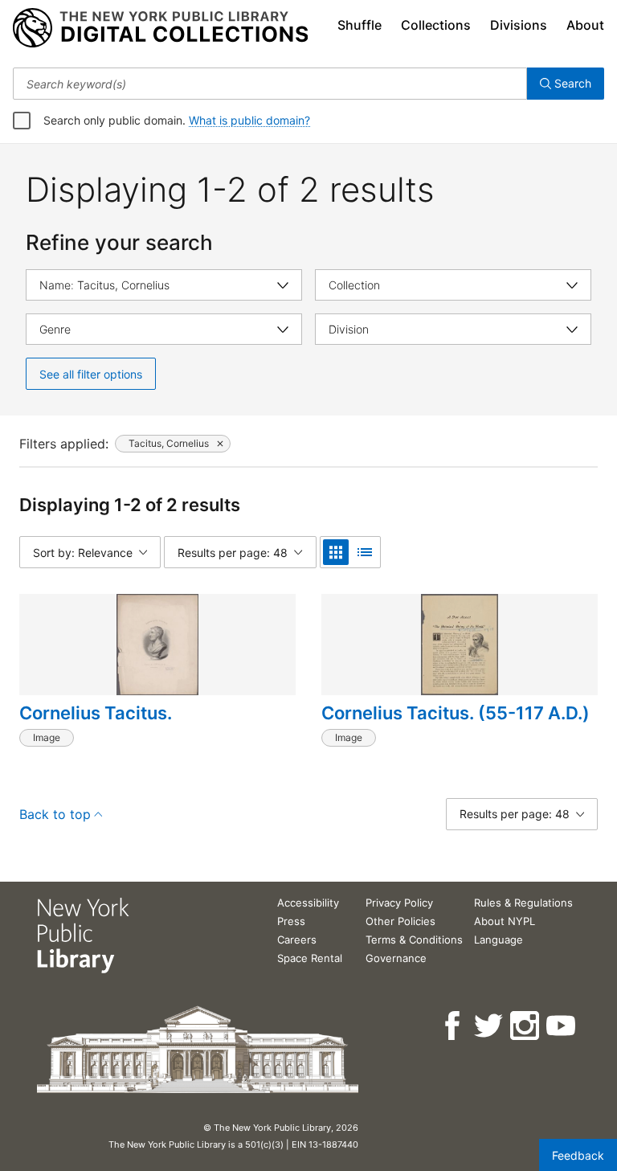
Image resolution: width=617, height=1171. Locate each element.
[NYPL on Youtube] (562, 1026)
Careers (297, 939)
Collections (436, 25)
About (585, 25)
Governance (396, 958)
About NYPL (504, 921)
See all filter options (90, 374)
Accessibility (308, 902)
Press (291, 921)
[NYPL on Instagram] (525, 1026)
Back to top (55, 814)
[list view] (365, 552)
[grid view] (336, 552)
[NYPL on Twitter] (489, 1026)
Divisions (518, 25)
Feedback (578, 1155)
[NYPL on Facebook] (453, 1026)
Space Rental (309, 958)
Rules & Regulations (523, 902)
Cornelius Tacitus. (95, 712)
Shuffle (359, 25)
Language (498, 939)
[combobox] (270, 84)
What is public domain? (249, 120)
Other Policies (400, 921)
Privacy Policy (399, 902)
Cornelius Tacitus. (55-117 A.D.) (455, 712)
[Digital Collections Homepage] (160, 28)
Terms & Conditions (414, 939)
